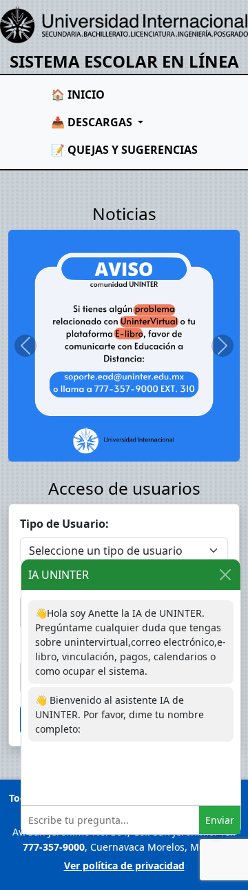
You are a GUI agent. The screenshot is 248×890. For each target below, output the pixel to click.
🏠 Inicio (78, 94)
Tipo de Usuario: (64, 523)
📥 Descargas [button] (93, 122)
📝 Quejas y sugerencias (124, 149)
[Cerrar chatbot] (225, 574)
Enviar (219, 820)
